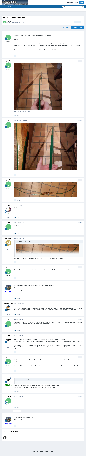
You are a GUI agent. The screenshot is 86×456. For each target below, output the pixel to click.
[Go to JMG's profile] (8, 287)
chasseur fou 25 (8, 303)
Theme (40, 451)
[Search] (82, 7)
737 (9, 249)
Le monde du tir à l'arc (19, 22)
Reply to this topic (78, 27)
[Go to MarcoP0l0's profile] (8, 243)
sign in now (30, 432)
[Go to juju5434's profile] (4, 22)
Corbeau (8, 335)
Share (71, 21)
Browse (4, 6)
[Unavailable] (38, 86)
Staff (13, 9)
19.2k (9, 293)
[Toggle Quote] (16, 241)
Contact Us (46, 451)
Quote (18, 55)
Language (35, 451)
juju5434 (10, 21)
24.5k (9, 217)
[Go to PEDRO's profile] (8, 209)
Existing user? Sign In (72, 2)
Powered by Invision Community (43, 454)
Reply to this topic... (14, 437)
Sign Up (81, 2)
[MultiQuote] (15, 56)
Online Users (18, 9)
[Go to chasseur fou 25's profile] (8, 308)
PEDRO (8, 205)
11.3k (9, 347)
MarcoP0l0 (8, 238)
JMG (8, 283)
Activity (9, 6)
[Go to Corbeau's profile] (8, 340)
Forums (3, 9)
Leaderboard (15, 6)
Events (8, 9)
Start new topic (66, 27)
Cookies (51, 451)
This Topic (78, 6)
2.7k (9, 314)
